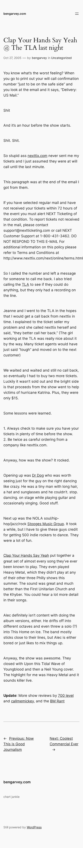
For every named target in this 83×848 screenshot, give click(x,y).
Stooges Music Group (45, 524)
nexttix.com (37, 156)
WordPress (34, 827)
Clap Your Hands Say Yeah (26, 555)
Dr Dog (38, 475)
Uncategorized (61, 58)
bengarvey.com (14, 13)
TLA (25, 284)
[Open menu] (76, 13)
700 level (66, 695)
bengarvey (39, 58)
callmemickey (22, 701)
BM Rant (57, 701)
